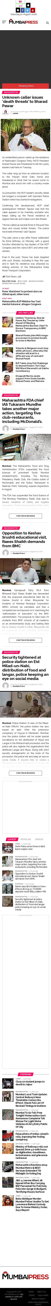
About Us (41, 1292)
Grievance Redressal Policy (38, 1303)
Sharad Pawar (36, 281)
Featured (23, 281)
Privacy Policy (38, 1299)
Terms (32, 1295)
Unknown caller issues (14, 283)
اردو (20, 5)
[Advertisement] (25, 57)
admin (15, 113)
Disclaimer (43, 1295)
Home (31, 1292)
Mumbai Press (19, 429)
